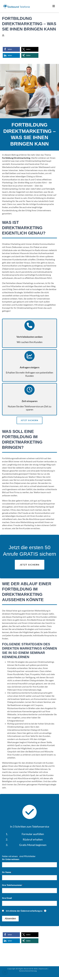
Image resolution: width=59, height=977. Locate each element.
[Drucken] (4, 35)
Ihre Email (7, 898)
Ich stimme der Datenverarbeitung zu (26, 910)
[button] (11, 49)
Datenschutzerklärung (28, 971)
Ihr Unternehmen (10, 859)
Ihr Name (7, 872)
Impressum (43, 969)
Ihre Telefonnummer (12, 885)
